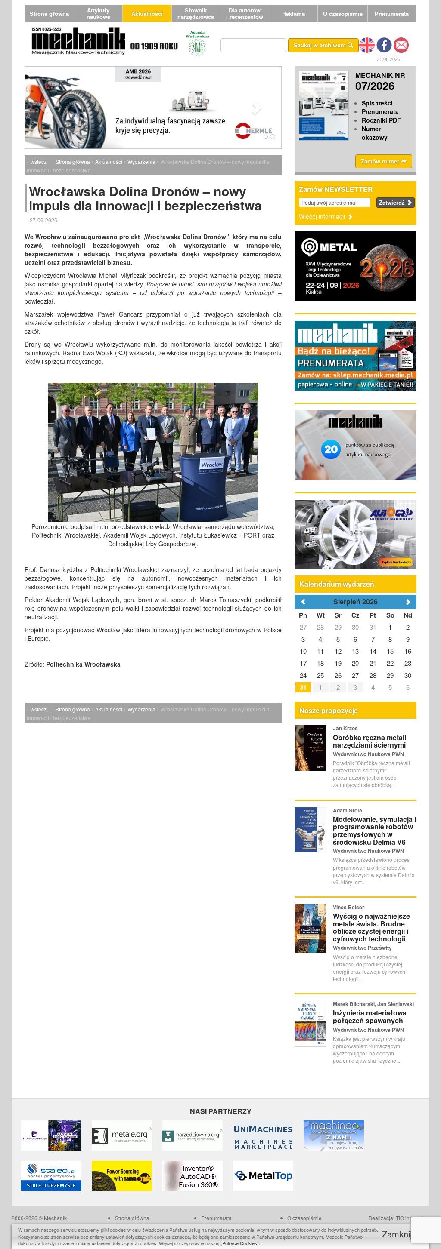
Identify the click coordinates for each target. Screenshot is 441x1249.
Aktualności (147, 13)
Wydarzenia (141, 161)
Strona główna (49, 13)
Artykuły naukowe (98, 13)
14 (373, 650)
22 (390, 663)
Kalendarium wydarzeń (336, 584)
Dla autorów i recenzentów (244, 13)
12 (338, 650)
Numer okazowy (375, 133)
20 (355, 663)
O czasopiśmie (343, 13)
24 (303, 675)
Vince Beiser (348, 907)
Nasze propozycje (328, 710)
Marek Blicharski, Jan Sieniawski (373, 1004)
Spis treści (377, 102)
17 (303, 663)
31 (373, 626)
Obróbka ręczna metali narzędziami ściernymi (369, 741)
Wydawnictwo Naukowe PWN (368, 754)
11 (320, 650)
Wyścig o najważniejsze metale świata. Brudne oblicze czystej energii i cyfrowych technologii (371, 927)
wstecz (39, 161)
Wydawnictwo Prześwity (362, 947)
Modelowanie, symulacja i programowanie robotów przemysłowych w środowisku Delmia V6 (374, 830)
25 (320, 675)
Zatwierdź (393, 202)
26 (338, 675)
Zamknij (398, 1233)
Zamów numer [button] (381, 161)
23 (407, 663)
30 (355, 626)
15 (390, 650)
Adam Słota (347, 810)
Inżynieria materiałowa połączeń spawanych (370, 1016)
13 (355, 650)
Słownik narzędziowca (195, 13)
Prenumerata (392, 13)
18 (320, 663)
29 (338, 626)
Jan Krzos (345, 728)
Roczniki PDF (381, 120)
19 (338, 663)
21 (373, 663)
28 (320, 626)
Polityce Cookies (239, 1243)
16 (407, 650)
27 (303, 626)
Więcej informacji (323, 216)
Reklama (293, 13)
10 (303, 650)
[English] (367, 44)
